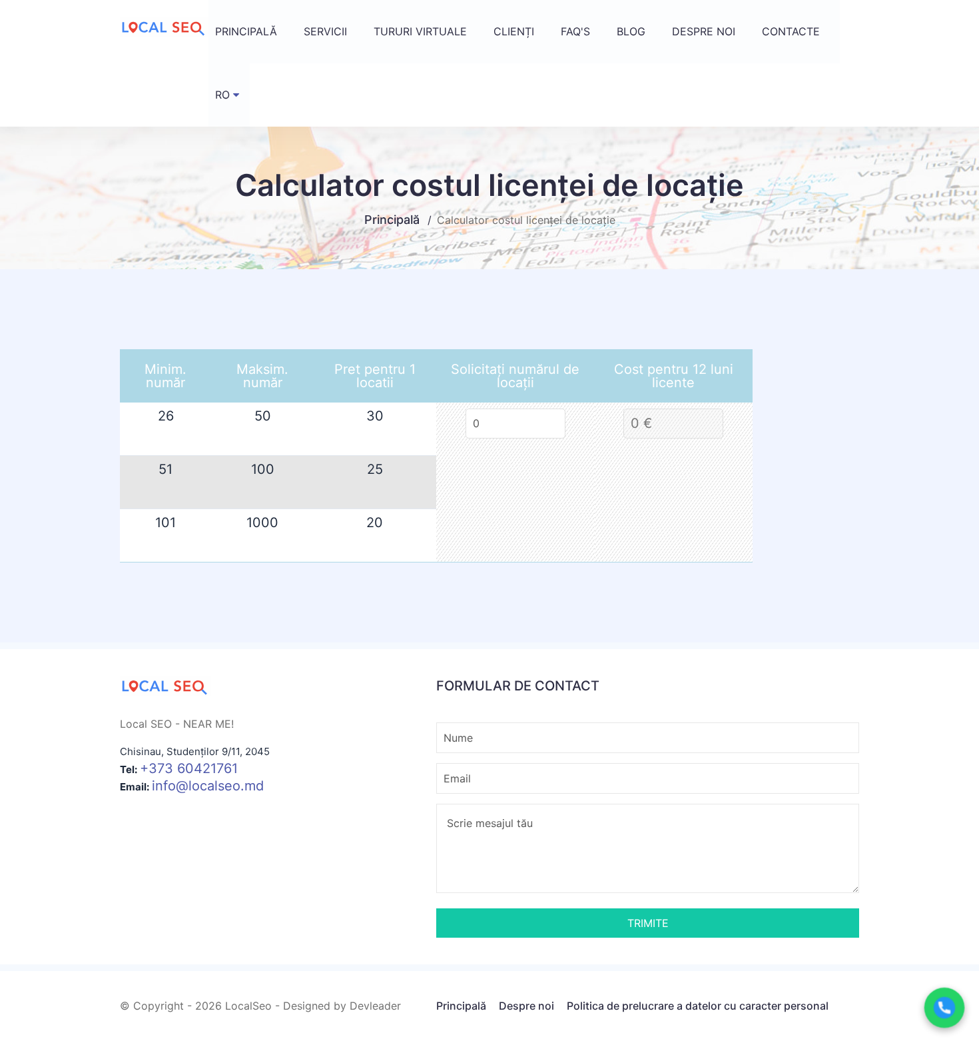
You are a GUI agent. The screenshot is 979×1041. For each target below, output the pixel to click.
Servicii (325, 31)
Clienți (513, 31)
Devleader (375, 1005)
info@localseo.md (208, 786)
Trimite (648, 923)
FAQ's (575, 31)
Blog (631, 31)
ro (222, 94)
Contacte (791, 31)
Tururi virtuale (420, 31)
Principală (246, 31)
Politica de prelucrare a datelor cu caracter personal (697, 1005)
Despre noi (703, 31)
